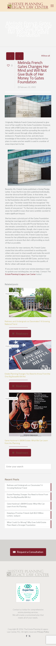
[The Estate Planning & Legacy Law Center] (28, 5)
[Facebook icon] (26, 636)
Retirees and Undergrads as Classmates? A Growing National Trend (27, 322)
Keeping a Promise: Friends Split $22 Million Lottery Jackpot (25, 514)
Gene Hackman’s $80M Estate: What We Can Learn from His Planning (26, 442)
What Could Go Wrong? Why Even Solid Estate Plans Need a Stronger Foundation (26, 523)
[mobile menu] (52, 5)
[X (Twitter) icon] (29, 636)
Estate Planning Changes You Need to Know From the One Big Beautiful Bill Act (27, 375)
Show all (46, 56)
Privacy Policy (43, 632)
